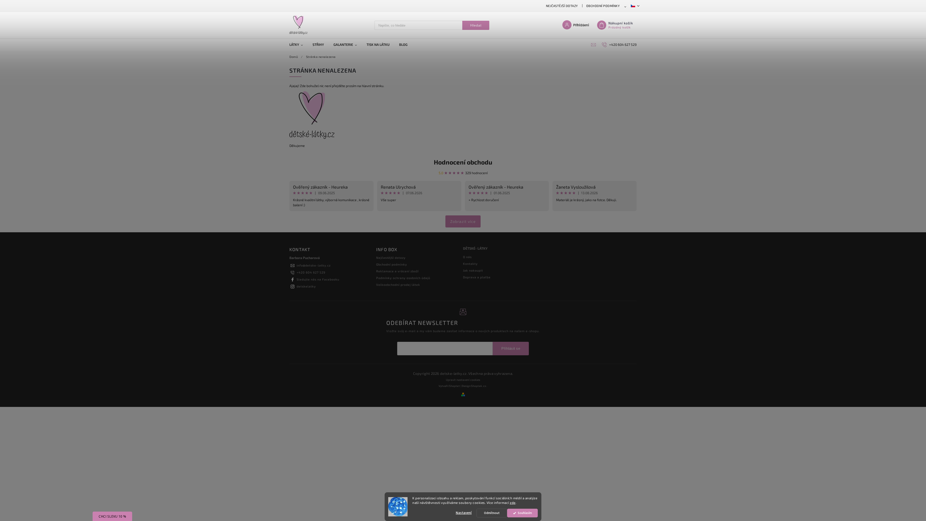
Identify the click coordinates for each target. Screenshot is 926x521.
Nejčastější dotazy (562, 6)
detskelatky (306, 286)
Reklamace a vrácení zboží (397, 271)
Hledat (476, 25)
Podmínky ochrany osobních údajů (403, 278)
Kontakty (470, 264)
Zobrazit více (463, 221)
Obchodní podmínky (603, 6)
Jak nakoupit (473, 270)
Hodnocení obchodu (463, 162)
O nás (467, 257)
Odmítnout (492, 513)
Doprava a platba (476, 277)
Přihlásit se (510, 348)
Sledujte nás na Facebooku (318, 279)
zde (513, 503)
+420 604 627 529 (311, 272)
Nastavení (464, 512)
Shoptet (454, 385)
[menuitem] (298, 45)
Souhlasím (525, 513)
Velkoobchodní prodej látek (398, 285)
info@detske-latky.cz (314, 265)
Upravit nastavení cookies (463, 379)
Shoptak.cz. (479, 385)
